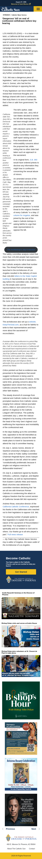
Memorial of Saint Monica (19, 4)
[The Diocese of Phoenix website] (21, 837)
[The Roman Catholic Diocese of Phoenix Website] (21, 579)
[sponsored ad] (21, 738)
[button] (21, 608)
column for (21, 215)
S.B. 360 (33, 160)
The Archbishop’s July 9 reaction (21, 250)
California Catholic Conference (16, 507)
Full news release (15, 534)
